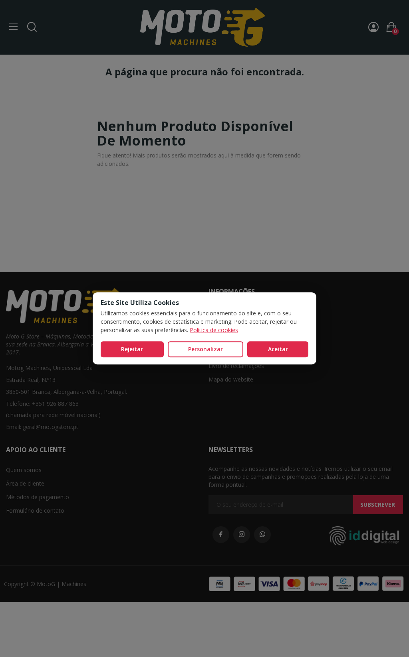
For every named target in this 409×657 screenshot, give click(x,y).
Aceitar (278, 349)
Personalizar (205, 349)
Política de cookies (214, 330)
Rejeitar (132, 349)
